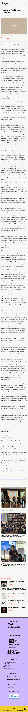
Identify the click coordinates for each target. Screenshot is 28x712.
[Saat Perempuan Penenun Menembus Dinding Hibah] (4, 610)
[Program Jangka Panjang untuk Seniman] (4, 584)
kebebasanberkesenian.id (14, 676)
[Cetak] (8, 38)
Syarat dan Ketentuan (21, 710)
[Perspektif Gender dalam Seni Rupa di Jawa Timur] (4, 596)
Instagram (17, 684)
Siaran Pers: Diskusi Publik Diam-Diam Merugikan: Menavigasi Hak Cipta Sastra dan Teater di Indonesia (13, 536)
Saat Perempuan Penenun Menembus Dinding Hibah (17, 608)
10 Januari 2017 (5, 35)
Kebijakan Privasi (7, 710)
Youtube (11, 684)
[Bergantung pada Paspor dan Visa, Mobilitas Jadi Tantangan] (4, 603)
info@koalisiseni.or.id (9, 666)
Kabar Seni (14, 35)
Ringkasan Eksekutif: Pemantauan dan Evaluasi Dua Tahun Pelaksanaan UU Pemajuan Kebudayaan (13, 589)
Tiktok (17, 687)
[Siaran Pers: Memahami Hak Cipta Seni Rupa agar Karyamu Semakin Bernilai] (13, 497)
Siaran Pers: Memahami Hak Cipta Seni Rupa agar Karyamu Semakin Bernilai (13, 509)
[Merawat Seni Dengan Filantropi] (14, 26)
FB (10, 687)
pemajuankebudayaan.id (14, 679)
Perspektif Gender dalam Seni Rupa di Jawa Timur (16, 594)
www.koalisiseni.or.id (9, 668)
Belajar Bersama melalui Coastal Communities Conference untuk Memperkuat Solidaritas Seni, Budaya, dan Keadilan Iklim (13, 564)
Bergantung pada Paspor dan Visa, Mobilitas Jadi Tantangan (16, 601)
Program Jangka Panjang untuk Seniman (16, 582)
